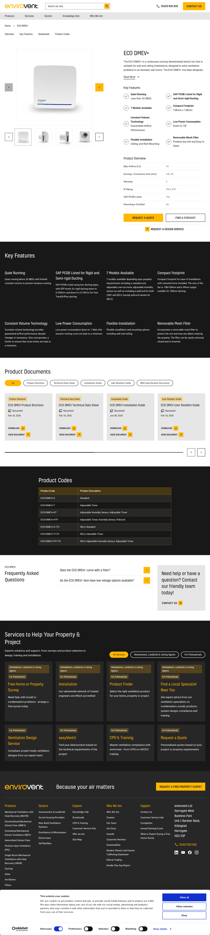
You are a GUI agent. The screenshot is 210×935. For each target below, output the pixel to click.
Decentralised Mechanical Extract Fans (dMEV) (18, 823)
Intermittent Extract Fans (17, 840)
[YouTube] (183, 852)
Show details (160, 929)
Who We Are (113, 812)
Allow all (184, 897)
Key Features (26, 34)
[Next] (201, 452)
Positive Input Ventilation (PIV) (18, 847)
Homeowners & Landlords (52, 812)
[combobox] (75, 6)
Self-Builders (45, 843)
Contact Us (146, 812)
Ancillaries (10, 879)
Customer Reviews (116, 839)
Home (8, 25)
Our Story (111, 828)
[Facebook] (190, 852)
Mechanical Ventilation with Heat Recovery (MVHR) (19, 814)
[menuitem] (9, 16)
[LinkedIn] (176, 852)
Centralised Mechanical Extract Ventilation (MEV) (18, 833)
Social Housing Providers (52, 817)
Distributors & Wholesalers (52, 832)
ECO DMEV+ (22, 25)
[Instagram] (196, 852)
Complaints (146, 823)
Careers (111, 817)
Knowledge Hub (81, 812)
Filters (8, 885)
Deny (184, 915)
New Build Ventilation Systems (50, 825)
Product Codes (62, 34)
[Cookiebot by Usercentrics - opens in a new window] (19, 929)
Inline (7, 874)
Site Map (77, 839)
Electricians (45, 838)
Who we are (79, 834)
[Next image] (99, 87)
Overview (9, 34)
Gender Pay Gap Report (118, 865)
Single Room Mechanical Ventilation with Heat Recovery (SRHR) (17, 859)
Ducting (9, 868)
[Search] (106, 6)
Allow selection (184, 906)
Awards (110, 834)
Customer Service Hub (84, 828)
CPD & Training (80, 823)
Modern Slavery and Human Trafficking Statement (121, 852)
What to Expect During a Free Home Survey (155, 836)
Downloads (43, 34)
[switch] (88, 928)
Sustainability (113, 845)
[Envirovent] (22, 5)
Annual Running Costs (152, 828)
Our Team (111, 823)
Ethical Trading (114, 859)
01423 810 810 (188, 844)
